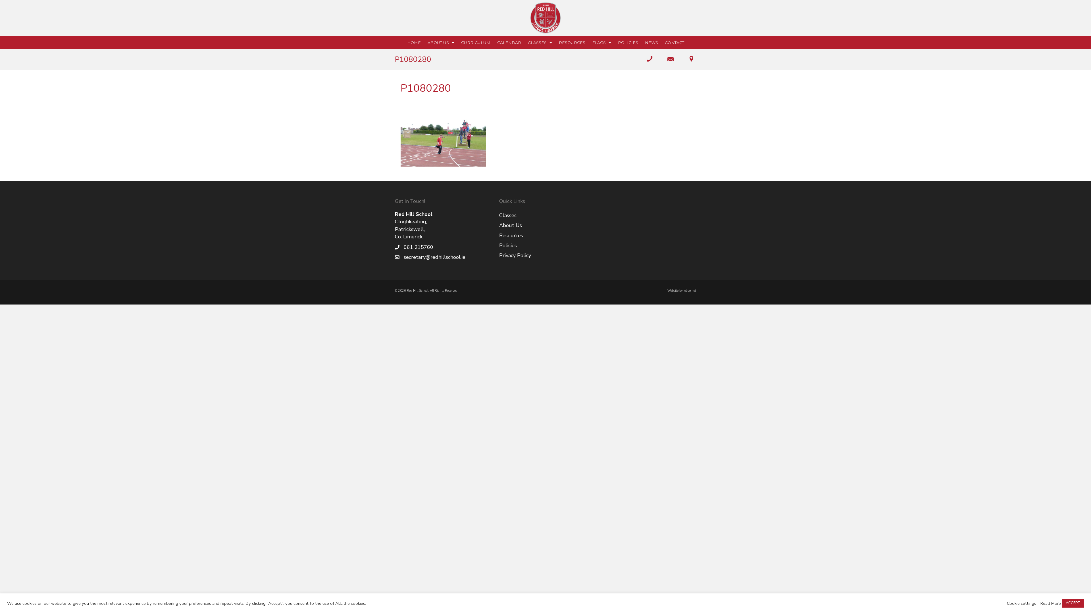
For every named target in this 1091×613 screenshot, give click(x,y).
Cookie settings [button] (1021, 603)
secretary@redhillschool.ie (434, 257)
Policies (508, 245)
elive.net (690, 291)
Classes (508, 215)
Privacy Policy (515, 255)
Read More (1050, 603)
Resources (511, 235)
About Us (510, 225)
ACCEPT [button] (1073, 603)
